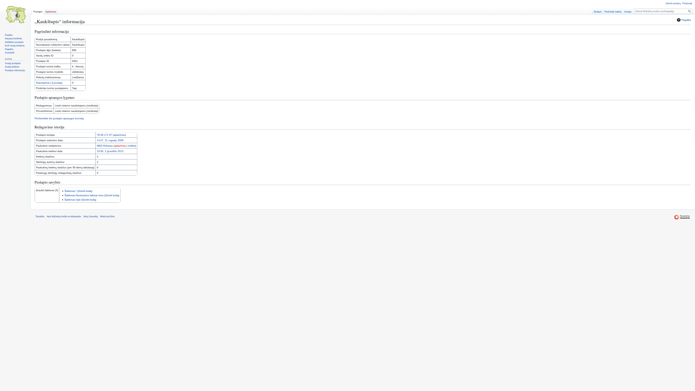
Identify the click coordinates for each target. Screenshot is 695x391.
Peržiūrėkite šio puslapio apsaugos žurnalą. (59, 118)
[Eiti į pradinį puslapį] (15, 14)
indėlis (131, 145)
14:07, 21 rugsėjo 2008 (110, 140)
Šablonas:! (70, 191)
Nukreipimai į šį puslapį (49, 82)
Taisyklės (40, 216)
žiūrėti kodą (84, 191)
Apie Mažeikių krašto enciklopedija (64, 216)
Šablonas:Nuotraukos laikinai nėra (84, 195)
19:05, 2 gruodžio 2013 (110, 151)
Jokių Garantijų (90, 216)
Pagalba (686, 19)
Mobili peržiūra (107, 216)
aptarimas (119, 134)
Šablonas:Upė (72, 199)
